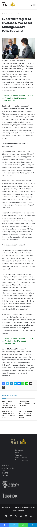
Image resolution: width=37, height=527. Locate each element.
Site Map (5, 475)
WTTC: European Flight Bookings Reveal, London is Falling (25, 414)
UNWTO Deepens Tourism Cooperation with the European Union (9, 404)
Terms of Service (21, 457)
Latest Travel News (15, 14)
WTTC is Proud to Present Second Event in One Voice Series (8, 414)
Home (5, 14)
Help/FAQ (5, 473)
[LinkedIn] (11, 383)
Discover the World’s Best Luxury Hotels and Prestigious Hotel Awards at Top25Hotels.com (17, 98)
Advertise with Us (8, 468)
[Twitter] (7, 383)
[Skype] (15, 383)
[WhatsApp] (22, 383)
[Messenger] (19, 383)
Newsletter (5, 465)
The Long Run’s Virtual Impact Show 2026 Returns (27, 403)
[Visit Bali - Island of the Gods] (8, 4)
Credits (4, 470)
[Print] (3, 387)
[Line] (26, 383)
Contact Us (19, 450)
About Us (18, 455)
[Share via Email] (30, 383)
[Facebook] (3, 383)
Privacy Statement (21, 460)
